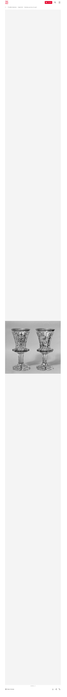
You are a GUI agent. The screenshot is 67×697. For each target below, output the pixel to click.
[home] (5, 7)
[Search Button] (55, 2)
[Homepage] (6, 2)
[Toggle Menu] (59, 2)
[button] (33, 347)
